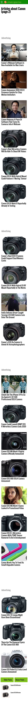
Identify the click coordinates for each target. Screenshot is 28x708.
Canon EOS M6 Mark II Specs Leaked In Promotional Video (12, 507)
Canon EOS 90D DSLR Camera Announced (12, 479)
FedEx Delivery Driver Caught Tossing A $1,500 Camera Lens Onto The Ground (13, 315)
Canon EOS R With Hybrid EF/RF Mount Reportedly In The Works (13, 286)
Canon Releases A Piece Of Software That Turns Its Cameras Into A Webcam (11, 122)
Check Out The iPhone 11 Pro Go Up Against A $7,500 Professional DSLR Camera (13, 397)
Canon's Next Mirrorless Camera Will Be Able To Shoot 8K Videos (13, 150)
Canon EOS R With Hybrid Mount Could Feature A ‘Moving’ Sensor (14, 177)
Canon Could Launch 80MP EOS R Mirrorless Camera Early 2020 (13, 425)
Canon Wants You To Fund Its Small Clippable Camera (12, 563)
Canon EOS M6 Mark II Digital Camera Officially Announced (12, 452)
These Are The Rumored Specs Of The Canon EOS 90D (13, 643)
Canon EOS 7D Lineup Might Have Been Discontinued (12, 616)
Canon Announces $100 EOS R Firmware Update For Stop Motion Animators (12, 92)
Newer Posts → (21, 679)
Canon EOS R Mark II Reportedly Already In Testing (13, 204)
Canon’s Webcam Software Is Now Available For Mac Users (12, 64)
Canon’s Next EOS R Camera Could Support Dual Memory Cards (12, 258)
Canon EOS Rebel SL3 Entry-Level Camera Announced (14, 670)
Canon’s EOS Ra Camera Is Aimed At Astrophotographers (13, 343)
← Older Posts (7, 679)
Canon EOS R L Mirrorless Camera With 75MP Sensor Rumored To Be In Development (13, 535)
